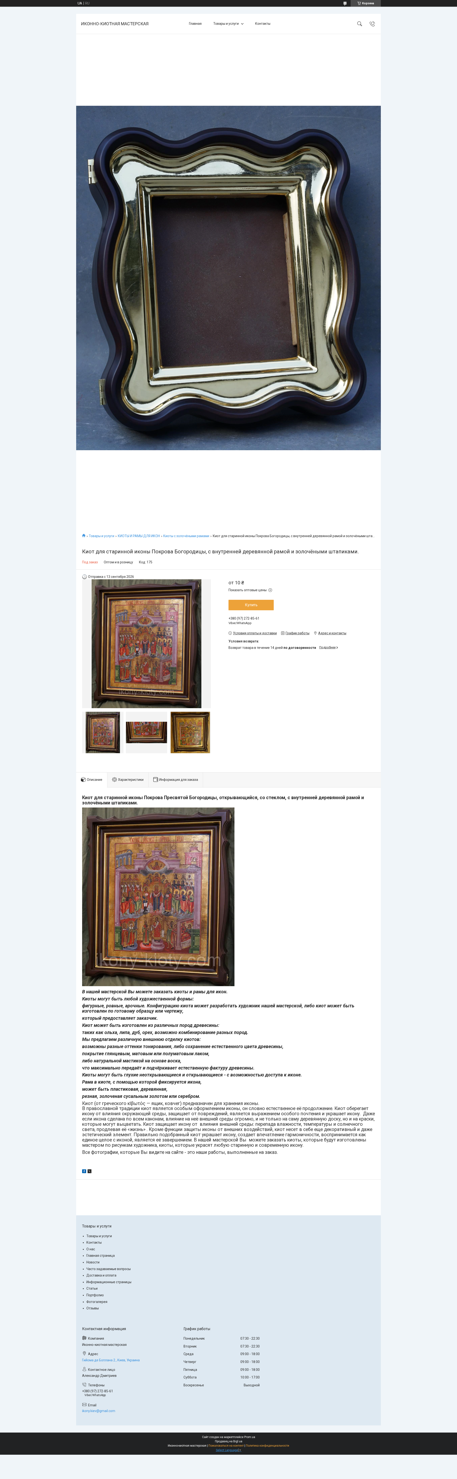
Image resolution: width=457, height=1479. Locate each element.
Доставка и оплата (101, 1275)
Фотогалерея (96, 1302)
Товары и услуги (226, 23)
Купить (251, 605)
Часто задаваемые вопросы (108, 1269)
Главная (195, 23)
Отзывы (92, 1308)
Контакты (262, 23)
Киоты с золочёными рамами (186, 536)
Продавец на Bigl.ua (228, 1441)
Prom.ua (249, 1437)
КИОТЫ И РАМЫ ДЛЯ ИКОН (139, 536)
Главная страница (100, 1255)
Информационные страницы (108, 1282)
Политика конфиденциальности (267, 1445)
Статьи (92, 1288)
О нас (90, 1249)
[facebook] (84, 1172)
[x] (89, 1172)
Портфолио (95, 1295)
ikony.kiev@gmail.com (98, 1411)
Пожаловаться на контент (226, 1445)
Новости (92, 1262)
